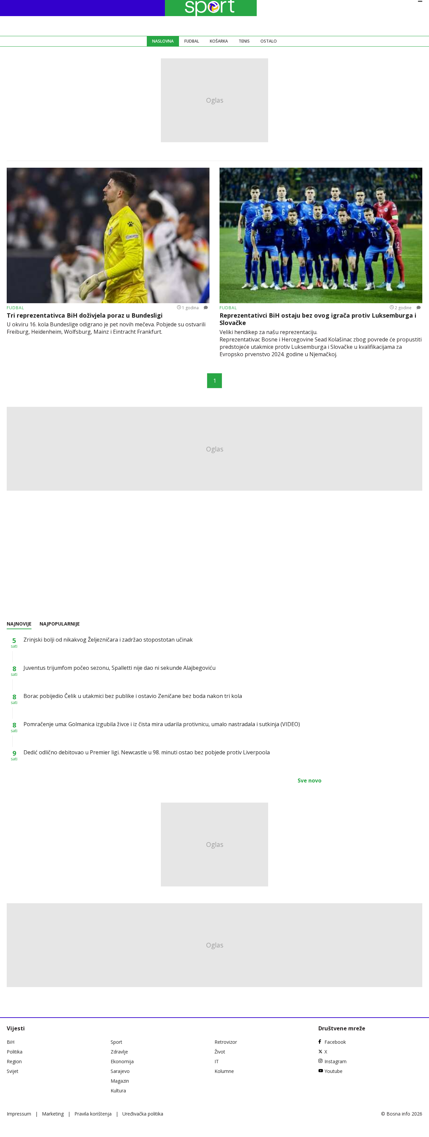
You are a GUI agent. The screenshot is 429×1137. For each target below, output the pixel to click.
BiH (10, 1042)
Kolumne (224, 1071)
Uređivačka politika (142, 1114)
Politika (14, 1051)
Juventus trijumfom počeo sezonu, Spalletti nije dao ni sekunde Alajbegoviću (119, 667)
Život (219, 1051)
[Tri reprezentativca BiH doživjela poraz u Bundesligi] (108, 235)
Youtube (333, 1071)
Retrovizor (225, 1042)
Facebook (335, 1042)
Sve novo (309, 780)
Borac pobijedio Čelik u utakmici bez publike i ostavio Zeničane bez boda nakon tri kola (132, 696)
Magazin (120, 1081)
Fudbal (191, 41)
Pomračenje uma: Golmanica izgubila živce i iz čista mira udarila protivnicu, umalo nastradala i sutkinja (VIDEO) (161, 724)
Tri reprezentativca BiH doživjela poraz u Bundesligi (85, 315)
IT (216, 1061)
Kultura (118, 1090)
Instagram (335, 1061)
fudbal (15, 308)
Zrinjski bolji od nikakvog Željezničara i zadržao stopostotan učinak (108, 639)
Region (14, 1061)
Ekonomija (122, 1061)
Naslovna (163, 41)
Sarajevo (120, 1071)
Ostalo (268, 41)
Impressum (19, 1114)
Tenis (244, 41)
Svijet (12, 1071)
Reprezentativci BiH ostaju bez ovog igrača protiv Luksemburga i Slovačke (318, 319)
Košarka (219, 41)
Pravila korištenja (93, 1114)
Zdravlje (119, 1051)
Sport (116, 1042)
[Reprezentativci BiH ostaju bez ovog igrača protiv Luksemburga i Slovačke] (321, 235)
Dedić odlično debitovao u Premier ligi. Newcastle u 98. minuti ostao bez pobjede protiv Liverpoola (146, 752)
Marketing (53, 1114)
